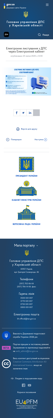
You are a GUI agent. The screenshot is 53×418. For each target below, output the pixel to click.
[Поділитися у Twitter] (23, 112)
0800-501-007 (26, 307)
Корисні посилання (26, 392)
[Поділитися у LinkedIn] (30, 112)
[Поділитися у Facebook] (17, 112)
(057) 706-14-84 (24, 287)
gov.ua (10, 4)
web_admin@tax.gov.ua (27, 351)
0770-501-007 (27, 301)
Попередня (16, 140)
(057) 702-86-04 (26, 284)
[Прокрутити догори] (48, 403)
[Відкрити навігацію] (47, 5)
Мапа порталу (24, 245)
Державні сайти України (16, 8)
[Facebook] (23, 385)
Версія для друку (29, 129)
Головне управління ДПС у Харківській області (26, 24)
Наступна (39, 140)
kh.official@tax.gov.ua (26, 319)
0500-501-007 (26, 298)
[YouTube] (29, 385)
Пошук (46, 35)
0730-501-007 (26, 304)
